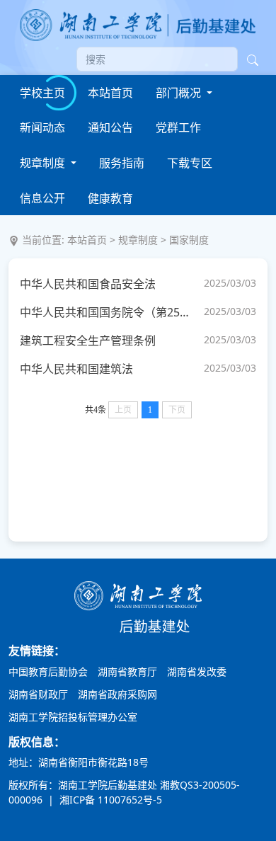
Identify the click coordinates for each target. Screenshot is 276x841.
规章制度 (138, 239)
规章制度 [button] (44, 163)
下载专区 (189, 163)
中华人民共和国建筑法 (76, 369)
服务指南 (121, 163)
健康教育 (110, 198)
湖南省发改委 (196, 671)
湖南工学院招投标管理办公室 (72, 716)
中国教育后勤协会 (48, 671)
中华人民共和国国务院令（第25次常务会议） (108, 312)
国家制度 (189, 239)
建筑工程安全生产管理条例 (88, 340)
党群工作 (178, 127)
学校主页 (42, 93)
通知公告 (110, 127)
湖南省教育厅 (127, 671)
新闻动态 (42, 127)
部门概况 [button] (180, 93)
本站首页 (110, 93)
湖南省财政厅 (38, 694)
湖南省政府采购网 (117, 694)
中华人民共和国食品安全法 (88, 284)
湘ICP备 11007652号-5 (109, 799)
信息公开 (42, 198)
